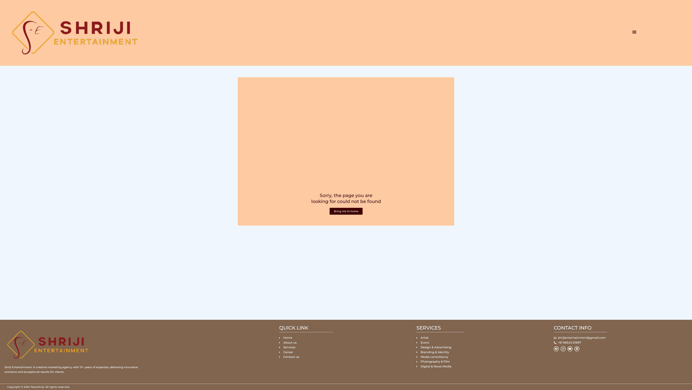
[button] (634, 32)
